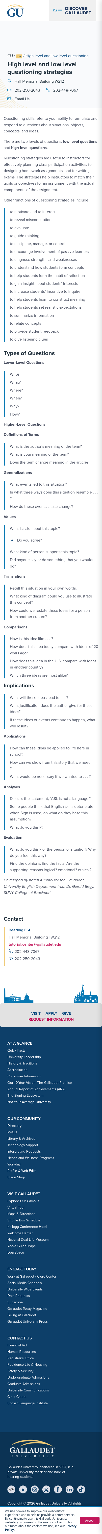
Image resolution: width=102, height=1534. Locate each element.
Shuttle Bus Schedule (23, 1220)
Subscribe (15, 1302)
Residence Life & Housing (27, 1364)
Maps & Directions (21, 1213)
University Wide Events (25, 1289)
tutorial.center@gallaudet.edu (35, 944)
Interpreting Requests (24, 1151)
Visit (36, 1013)
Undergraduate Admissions (28, 1377)
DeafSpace (15, 1252)
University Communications (28, 1390)
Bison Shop (16, 1177)
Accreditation (17, 1069)
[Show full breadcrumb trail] (19, 56)
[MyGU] (11, 1489)
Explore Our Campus (23, 1201)
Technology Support (22, 1145)
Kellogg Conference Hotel (27, 1226)
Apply (51, 1013)
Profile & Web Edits (21, 1170)
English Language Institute (27, 1403)
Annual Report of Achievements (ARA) (36, 1089)
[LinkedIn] (70, 1489)
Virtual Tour (16, 1207)
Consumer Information (24, 1076)
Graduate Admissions (23, 1383)
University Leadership (24, 1057)
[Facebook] (58, 1489)
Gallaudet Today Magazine (27, 1308)
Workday (14, 1164)
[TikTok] (81, 1489)
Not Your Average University (29, 1102)
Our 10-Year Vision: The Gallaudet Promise (39, 1082)
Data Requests (18, 1295)
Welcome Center (20, 1233)
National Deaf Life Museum (28, 1239)
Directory (14, 1125)
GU (10, 56)
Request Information (51, 1019)
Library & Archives (21, 1138)
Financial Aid (17, 1345)
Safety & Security (20, 1371)
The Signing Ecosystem (25, 1095)
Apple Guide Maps (21, 1246)
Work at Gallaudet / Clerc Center (31, 1276)
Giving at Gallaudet (21, 1315)
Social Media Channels (24, 1283)
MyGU (12, 1132)
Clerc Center (17, 1396)
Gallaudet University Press (27, 1321)
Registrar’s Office (20, 1358)
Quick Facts (16, 1050)
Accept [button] (89, 1520)
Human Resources (21, 1351)
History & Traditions (22, 1063)
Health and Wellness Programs (30, 1158)
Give (66, 1013)
